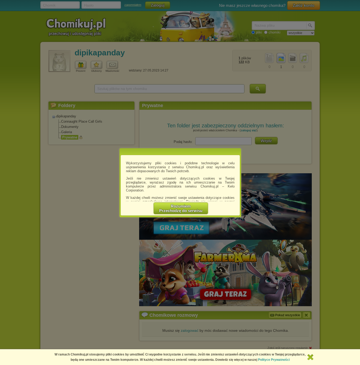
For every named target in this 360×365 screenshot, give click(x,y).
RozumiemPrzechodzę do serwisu (180, 208)
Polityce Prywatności (274, 360)
